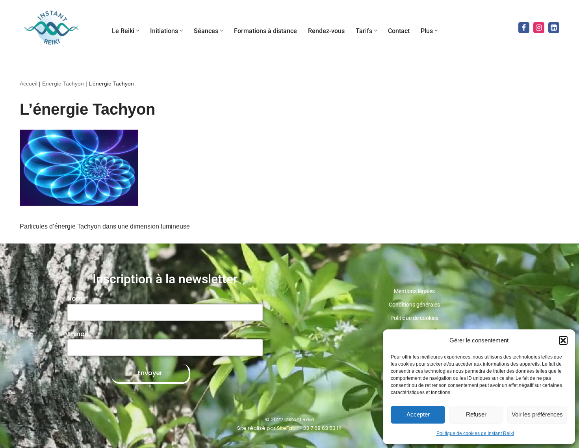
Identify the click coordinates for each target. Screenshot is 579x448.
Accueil (28, 83)
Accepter (418, 414)
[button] (563, 340)
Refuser (476, 414)
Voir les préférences (537, 414)
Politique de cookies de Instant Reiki (475, 433)
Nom (74, 298)
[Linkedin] (553, 27)
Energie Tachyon (63, 83)
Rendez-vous (326, 31)
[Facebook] (523, 27)
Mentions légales (414, 291)
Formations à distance (265, 31)
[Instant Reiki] (51, 27)
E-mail (77, 333)
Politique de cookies (414, 318)
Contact (399, 31)
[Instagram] (538, 27)
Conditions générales (414, 304)
